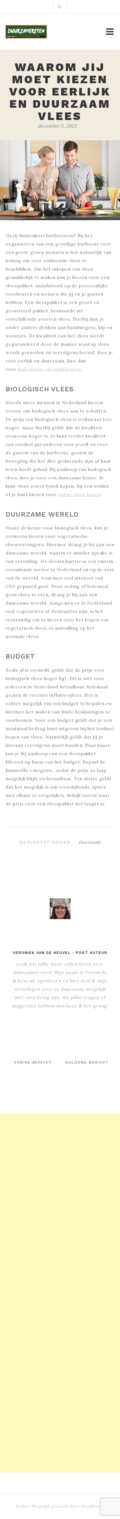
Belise (22, 1506)
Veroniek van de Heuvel (42, 952)
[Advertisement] (60, 1173)
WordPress (92, 1506)
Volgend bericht (87, 1062)
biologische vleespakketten (49, 369)
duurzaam (89, 842)
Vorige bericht (33, 1062)
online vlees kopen (79, 494)
